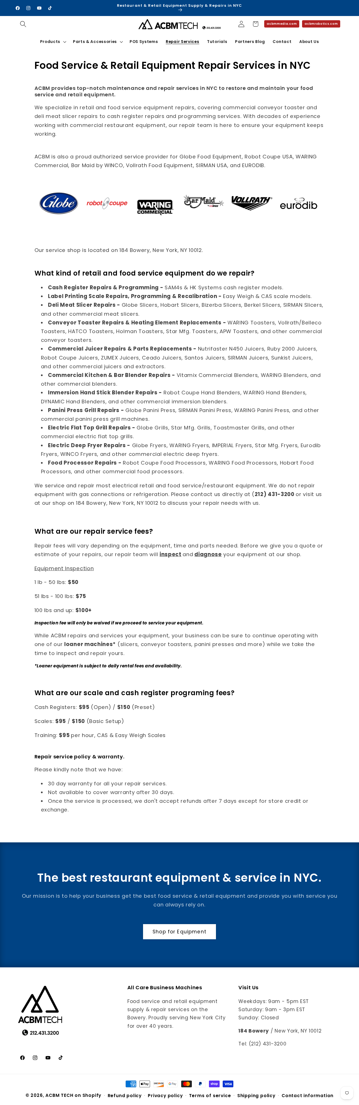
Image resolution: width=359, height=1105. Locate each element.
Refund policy (125, 1096)
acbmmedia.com (282, 24)
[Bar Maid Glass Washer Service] (203, 211)
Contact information (307, 1096)
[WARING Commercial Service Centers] (155, 218)
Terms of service (210, 1096)
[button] (23, 24)
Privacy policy (165, 1096)
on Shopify (88, 1095)
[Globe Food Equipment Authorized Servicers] (58, 218)
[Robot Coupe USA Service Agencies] (107, 209)
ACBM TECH (59, 1095)
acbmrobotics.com (321, 24)
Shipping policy (256, 1096)
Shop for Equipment (179, 931)
